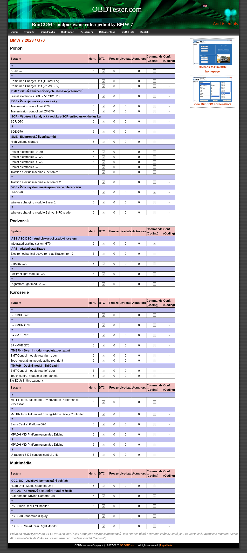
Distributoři (67, 32)
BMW (15, 40)
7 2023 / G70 (33, 40)
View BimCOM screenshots (212, 104)
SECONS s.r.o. (128, 545)
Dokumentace (107, 32)
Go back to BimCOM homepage (212, 69)
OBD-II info (128, 32)
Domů (14, 32)
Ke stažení (87, 32)
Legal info (166, 545)
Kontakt (144, 32)
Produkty (29, 32)
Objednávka (48, 32)
